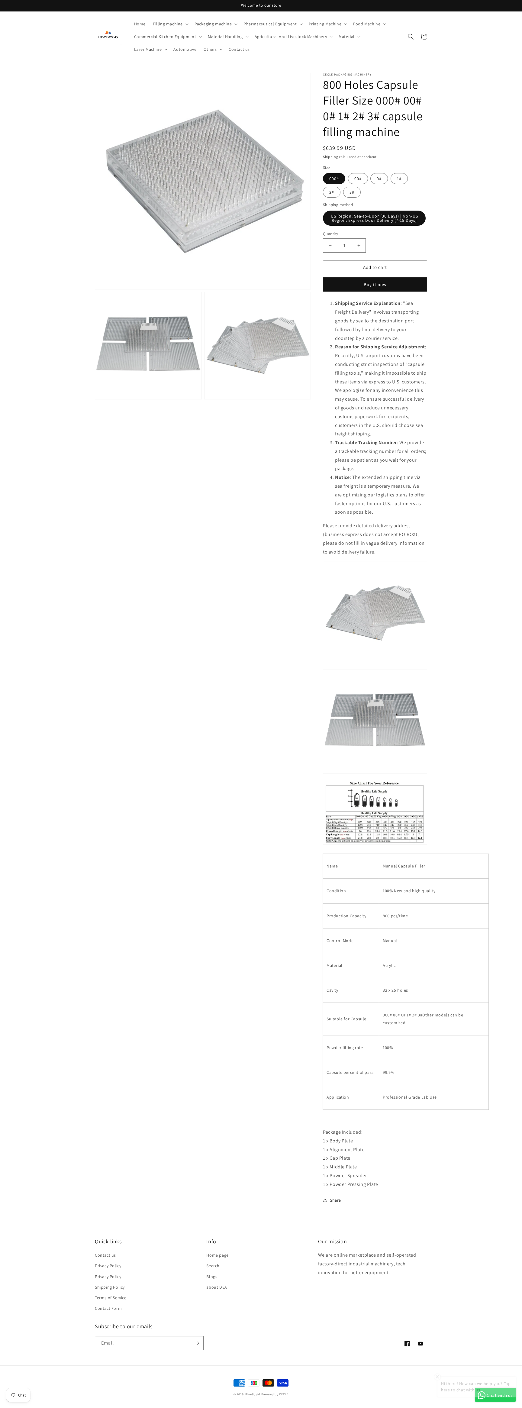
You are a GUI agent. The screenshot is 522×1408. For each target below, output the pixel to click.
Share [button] (335, 1200)
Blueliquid (252, 1394)
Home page (217, 1255)
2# (331, 192)
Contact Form (108, 1308)
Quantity (330, 233)
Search (213, 1265)
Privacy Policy (108, 1265)
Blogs (211, 1276)
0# (379, 178)
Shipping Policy (110, 1287)
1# (399, 178)
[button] (170, 24)
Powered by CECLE (274, 1394)
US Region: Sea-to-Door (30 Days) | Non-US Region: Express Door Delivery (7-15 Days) (374, 218)
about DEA (216, 1287)
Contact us (105, 1255)
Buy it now (375, 284)
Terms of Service (111, 1297)
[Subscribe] (196, 1343)
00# (358, 178)
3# (352, 192)
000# (334, 178)
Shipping (330, 156)
